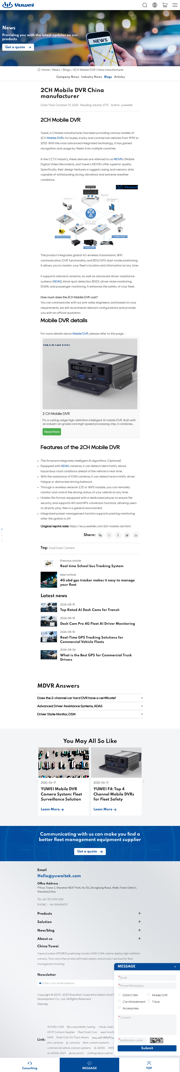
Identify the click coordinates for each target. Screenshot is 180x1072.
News (56, 69)
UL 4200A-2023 (56, 1053)
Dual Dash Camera (62, 548)
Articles (119, 77)
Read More (51, 431)
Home (45, 69)
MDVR (118, 159)
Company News (67, 77)
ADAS (57, 281)
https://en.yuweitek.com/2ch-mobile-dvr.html (100, 526)
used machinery (110, 1032)
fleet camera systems (96, 1042)
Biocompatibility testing (81, 1027)
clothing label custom (100, 1053)
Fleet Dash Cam (87, 1032)
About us (44, 939)
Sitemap (42, 1004)
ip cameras (73, 1042)
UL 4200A (99, 1048)
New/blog (45, 930)
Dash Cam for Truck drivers (72, 1037)
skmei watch (76, 1053)
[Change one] (156, 1040)
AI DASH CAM (55, 1027)
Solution (44, 922)
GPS (103, 260)
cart (165, 5)
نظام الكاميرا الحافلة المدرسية (108, 1037)
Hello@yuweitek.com (59, 876)
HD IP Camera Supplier (61, 1032)
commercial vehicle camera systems (69, 1048)
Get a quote (15, 47)
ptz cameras (55, 1042)
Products (44, 914)
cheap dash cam (109, 1027)
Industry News (91, 77)
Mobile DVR (55, 138)
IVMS (50, 1037)
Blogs (66, 69)
